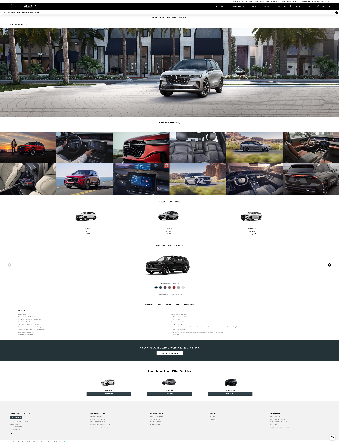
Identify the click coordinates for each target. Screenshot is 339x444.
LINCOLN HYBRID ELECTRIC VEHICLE (280, 427)
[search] (330, 6)
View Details (109, 393)
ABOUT (213, 413)
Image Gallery (177, 294)
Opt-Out (56, 441)
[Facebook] (11, 433)
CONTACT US (213, 416)
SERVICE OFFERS (155, 424)
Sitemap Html (44, 441)
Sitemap (38, 441)
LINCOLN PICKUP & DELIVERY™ (278, 422)
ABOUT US (213, 419)
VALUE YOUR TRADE (96, 416)
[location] (282, 1)
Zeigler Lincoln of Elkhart (16, 441)
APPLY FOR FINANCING (156, 416)
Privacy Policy (25, 441)
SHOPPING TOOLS (97, 413)
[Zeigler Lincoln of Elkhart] (25, 6)
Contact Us (17, 417)
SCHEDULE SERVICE (155, 422)
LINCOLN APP (273, 424)
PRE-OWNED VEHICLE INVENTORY (100, 427)
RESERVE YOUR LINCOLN (97, 419)
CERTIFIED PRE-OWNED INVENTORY (100, 424)
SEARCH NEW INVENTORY (97, 422)
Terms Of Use (32, 441)
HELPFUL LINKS (156, 413)
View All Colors (163, 294)
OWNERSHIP (275, 413)
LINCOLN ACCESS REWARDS (277, 419)
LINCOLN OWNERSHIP (276, 416)
